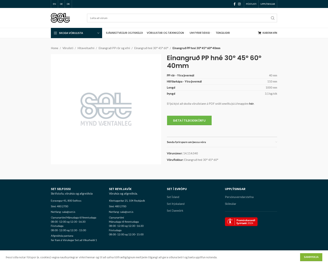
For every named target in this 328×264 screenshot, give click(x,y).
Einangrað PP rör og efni (114, 48)
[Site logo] (60, 17)
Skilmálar (230, 203)
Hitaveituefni (85, 48)
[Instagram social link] (239, 4)
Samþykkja (311, 256)
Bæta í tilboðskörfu (189, 120)
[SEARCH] (272, 18)
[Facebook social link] (234, 4)
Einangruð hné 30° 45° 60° (151, 48)
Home (54, 48)
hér (251, 103)
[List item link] (77, 206)
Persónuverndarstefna (239, 197)
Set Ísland (173, 197)
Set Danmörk (175, 210)
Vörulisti (67, 48)
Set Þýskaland (175, 203)
